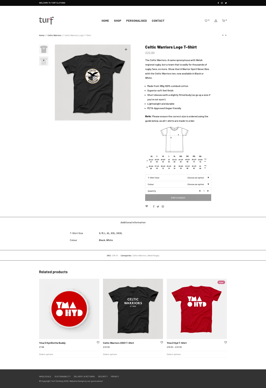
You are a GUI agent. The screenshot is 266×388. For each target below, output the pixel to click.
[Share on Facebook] (153, 206)
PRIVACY (115, 376)
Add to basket (178, 197)
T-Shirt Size (153, 177)
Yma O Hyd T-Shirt (177, 342)
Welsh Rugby (153, 255)
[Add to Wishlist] (148, 206)
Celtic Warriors (54, 35)
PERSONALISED (136, 20)
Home (41, 35)
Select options (46, 354)
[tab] (133, 222)
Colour (151, 184)
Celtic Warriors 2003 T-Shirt (118, 342)
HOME (105, 20)
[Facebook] (218, 3)
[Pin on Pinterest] (163, 206)
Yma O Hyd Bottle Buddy (52, 342)
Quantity (152, 191)
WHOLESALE (45, 376)
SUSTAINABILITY (62, 376)
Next (126, 82)
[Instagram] (222, 3)
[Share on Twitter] (158, 206)
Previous (59, 82)
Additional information (133, 222)
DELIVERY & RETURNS (84, 376)
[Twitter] (226, 3)
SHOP (117, 20)
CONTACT (158, 20)
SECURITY (103, 376)
